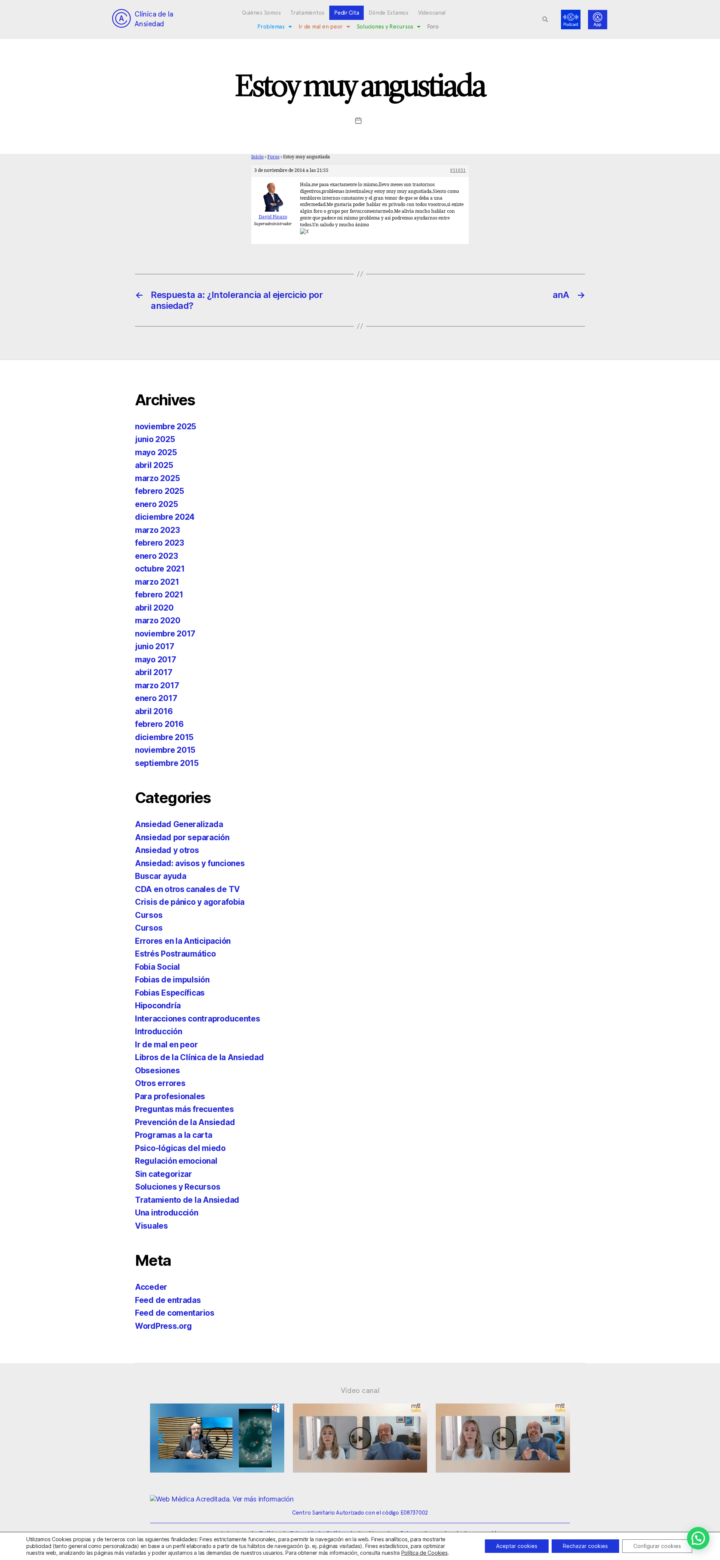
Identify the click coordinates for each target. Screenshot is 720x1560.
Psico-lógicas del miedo (180, 1148)
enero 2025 (156, 504)
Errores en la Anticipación (183, 941)
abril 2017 (153, 672)
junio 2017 (154, 646)
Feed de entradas (168, 1300)
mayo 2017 (155, 659)
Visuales (151, 1226)
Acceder (151, 1287)
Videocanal (432, 12)
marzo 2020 (157, 620)
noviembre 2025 (165, 426)
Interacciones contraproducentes (197, 1018)
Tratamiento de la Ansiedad (187, 1200)
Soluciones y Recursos (385, 26)
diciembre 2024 (165, 517)
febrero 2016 (159, 724)
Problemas (271, 26)
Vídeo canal (360, 1390)
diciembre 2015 (164, 737)
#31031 (458, 170)
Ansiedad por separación (182, 837)
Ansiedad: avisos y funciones (189, 863)
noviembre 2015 (165, 750)
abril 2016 (153, 711)
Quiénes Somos (261, 12)
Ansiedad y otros (167, 850)
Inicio (257, 157)
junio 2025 (155, 439)
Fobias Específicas (170, 992)
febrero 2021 (159, 594)
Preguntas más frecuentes (184, 1109)
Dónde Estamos (388, 12)
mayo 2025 (156, 452)
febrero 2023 (159, 543)
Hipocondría (158, 1005)
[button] (545, 19)
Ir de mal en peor (320, 26)
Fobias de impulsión (172, 979)
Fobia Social (157, 967)
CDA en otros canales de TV (187, 889)
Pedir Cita (346, 12)
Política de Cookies (424, 1552)
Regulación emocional (176, 1161)
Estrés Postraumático (175, 953)
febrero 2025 (159, 491)
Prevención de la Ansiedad (185, 1122)
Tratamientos (307, 12)
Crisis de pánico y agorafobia (189, 902)
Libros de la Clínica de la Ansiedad (199, 1057)
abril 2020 (154, 607)
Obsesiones (157, 1070)
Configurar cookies (657, 1546)
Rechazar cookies (585, 1546)
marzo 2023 (157, 530)
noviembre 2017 (165, 633)
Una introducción (166, 1212)
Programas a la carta (173, 1135)
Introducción (158, 1031)
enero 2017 (156, 698)
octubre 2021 (160, 568)
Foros (273, 157)
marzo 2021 (157, 582)
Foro (433, 26)
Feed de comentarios (174, 1313)
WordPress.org (163, 1326)
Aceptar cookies (516, 1546)
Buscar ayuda (160, 876)
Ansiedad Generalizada (179, 824)
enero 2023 (156, 556)
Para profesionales (170, 1096)
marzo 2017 (157, 685)
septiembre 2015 (167, 763)
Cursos (148, 915)
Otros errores (160, 1083)
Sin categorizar (163, 1174)
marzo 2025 (157, 478)
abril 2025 (154, 465)
